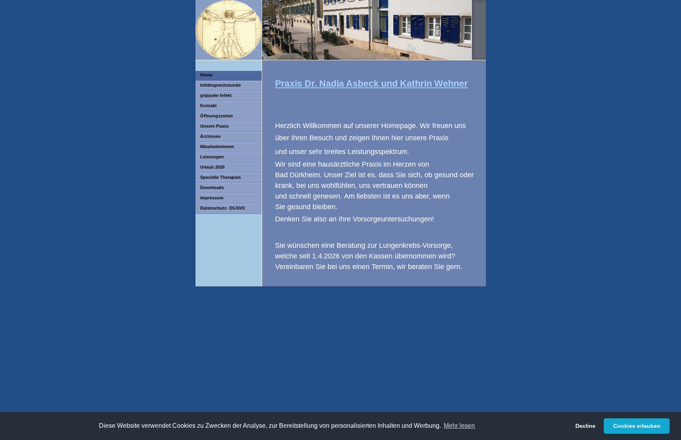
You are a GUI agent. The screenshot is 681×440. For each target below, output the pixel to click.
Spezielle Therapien (220, 177)
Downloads (212, 187)
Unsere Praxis (214, 126)
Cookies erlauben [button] (637, 426)
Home (206, 74)
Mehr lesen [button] (459, 425)
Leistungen (212, 156)
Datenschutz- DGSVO (222, 208)
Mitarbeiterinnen (217, 146)
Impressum (211, 197)
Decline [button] (585, 426)
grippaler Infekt (216, 95)
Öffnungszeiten (216, 115)
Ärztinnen (210, 136)
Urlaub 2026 (212, 167)
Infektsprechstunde (220, 85)
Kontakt (208, 105)
